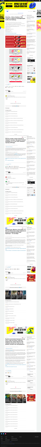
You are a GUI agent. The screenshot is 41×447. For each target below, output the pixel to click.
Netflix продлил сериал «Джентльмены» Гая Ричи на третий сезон (31, 229)
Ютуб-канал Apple (8, 267)
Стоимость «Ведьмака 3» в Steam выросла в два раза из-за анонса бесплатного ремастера (31, 339)
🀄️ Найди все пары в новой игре (8, 146)
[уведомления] (37, 0)
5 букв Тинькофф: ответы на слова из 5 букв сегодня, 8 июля (11, 412)
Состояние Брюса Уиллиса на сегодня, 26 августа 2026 (31, 243)
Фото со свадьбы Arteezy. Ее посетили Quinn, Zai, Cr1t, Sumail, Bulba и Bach (31, 33)
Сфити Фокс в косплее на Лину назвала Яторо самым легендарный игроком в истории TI (31, 49)
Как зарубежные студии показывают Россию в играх (11, 366)
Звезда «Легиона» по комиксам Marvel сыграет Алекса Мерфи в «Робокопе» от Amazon (31, 232)
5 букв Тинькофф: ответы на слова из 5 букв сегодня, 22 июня (11, 423)
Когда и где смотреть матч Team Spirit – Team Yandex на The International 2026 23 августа (14, 120)
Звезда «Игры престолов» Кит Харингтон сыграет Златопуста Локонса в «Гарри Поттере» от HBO (31, 250)
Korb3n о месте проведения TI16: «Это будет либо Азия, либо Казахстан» (31, 36)
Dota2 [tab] (7, 11)
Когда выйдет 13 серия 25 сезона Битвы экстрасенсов (10, 315)
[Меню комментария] (25, 181)
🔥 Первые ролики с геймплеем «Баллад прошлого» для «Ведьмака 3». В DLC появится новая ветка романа (31, 346)
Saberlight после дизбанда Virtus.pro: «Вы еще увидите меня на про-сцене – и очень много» (31, 22)
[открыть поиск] (35, 0)
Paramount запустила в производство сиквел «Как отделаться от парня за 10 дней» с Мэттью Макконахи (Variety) (30, 247)
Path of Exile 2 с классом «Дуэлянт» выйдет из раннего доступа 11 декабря (31, 366)
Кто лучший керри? (30, 65)
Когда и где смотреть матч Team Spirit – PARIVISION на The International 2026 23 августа (14, 118)
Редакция (2, 444)
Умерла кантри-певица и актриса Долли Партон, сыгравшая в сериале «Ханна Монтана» (31, 236)
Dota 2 (7, 135)
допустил (16, 153)
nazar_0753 (8, 181)
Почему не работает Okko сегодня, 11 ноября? (9, 322)
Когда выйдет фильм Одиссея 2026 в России (9, 306)
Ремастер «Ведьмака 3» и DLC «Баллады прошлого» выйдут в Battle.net (31, 356)
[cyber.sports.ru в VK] (3, 440)
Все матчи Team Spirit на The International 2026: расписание (11, 113)
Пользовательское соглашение (14, 444)
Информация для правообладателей (14, 446)
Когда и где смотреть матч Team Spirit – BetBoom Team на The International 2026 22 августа (14, 206)
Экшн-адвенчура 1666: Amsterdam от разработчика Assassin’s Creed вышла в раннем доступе (31, 343)
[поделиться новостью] (25, 15)
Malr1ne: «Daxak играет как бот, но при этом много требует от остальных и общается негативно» (31, 52)
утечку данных (11, 350)
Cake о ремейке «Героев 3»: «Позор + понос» (30, 349)
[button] (25, 181)
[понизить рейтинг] (25, 184)
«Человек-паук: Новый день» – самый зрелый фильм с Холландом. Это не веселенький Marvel (15, 250)
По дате (6, 91)
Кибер (5, 135)
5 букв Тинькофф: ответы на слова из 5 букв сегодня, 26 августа (31, 359)
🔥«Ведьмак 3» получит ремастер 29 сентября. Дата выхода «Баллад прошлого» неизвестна (31, 363)
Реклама (6, 444)
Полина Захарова (9, 266)
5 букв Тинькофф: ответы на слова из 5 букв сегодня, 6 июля (11, 414)
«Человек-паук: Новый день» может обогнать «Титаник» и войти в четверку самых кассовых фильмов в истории (31, 254)
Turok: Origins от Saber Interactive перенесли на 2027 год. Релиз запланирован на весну (31, 369)
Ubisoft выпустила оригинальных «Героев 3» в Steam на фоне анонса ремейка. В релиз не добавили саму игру (31, 353)
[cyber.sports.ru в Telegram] (1, 440)
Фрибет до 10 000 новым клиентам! (11, 277)
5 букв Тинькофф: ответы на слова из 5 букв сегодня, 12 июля (11, 405)
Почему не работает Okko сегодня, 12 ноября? (10, 320)
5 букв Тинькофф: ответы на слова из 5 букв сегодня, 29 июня (11, 421)
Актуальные (12, 91)
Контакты (2, 446)
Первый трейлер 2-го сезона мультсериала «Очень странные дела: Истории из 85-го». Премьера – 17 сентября (31, 240)
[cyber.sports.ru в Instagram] (5, 440)
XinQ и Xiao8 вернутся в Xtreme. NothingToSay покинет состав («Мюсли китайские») (31, 30)
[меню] (5, 0)
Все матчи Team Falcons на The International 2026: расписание (11, 127)
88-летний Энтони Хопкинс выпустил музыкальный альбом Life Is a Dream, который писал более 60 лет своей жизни (31, 257)
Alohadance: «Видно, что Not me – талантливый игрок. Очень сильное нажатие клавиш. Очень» (31, 45)
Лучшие (9, 91)
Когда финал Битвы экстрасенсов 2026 (9, 313)
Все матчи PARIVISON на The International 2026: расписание (11, 111)
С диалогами (24, 172)
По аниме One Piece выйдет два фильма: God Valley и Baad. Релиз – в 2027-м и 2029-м (31, 261)
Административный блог (7, 446)
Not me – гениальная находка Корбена (9, 160)
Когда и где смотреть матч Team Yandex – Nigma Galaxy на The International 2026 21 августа (14, 129)
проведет (8, 363)
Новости (8, 135)
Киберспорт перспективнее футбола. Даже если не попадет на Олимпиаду (13, 34)
